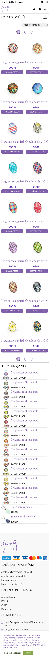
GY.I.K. (11, 2)
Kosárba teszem (12, 72)
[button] (28, 9)
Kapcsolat (19, 2)
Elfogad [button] (28, 653)
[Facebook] (42, 2)
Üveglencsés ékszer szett (24, 372)
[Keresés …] (34, 8)
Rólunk (4, 2)
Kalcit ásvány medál (21, 507)
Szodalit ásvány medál (23, 516)
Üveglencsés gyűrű (12, 62)
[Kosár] (45, 9)
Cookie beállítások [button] (12, 653)
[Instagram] (46, 2)
